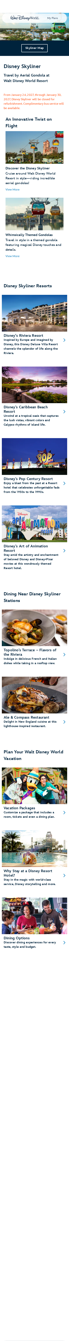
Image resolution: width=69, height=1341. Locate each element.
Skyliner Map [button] (34, 48)
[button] (13, 189)
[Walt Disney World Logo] (24, 18)
